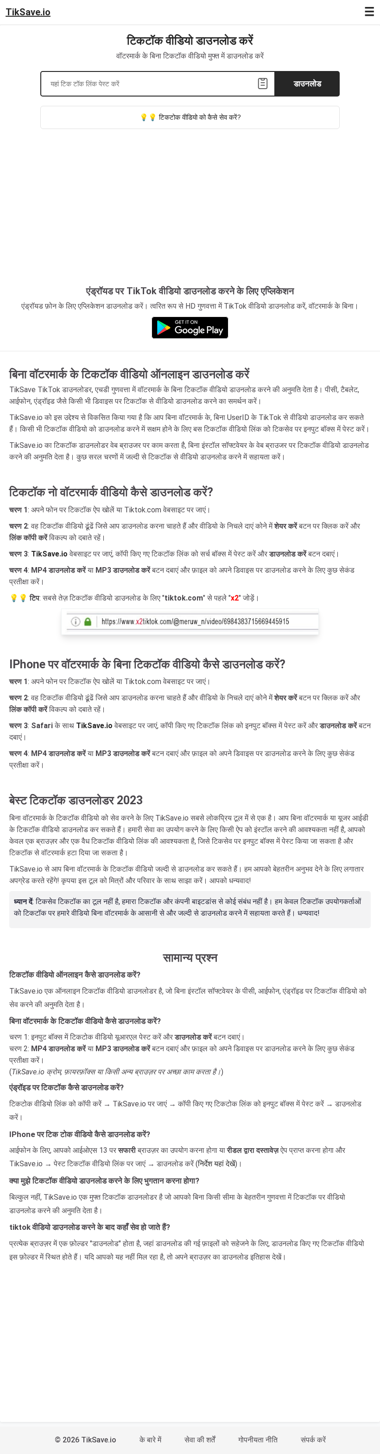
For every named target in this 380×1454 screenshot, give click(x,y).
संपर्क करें (313, 1439)
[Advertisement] (190, 213)
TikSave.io (28, 12)
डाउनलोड (307, 83)
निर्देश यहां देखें (216, 1163)
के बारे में (150, 1439)
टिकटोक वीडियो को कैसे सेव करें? (200, 117)
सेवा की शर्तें (199, 1439)
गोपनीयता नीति (258, 1439)
